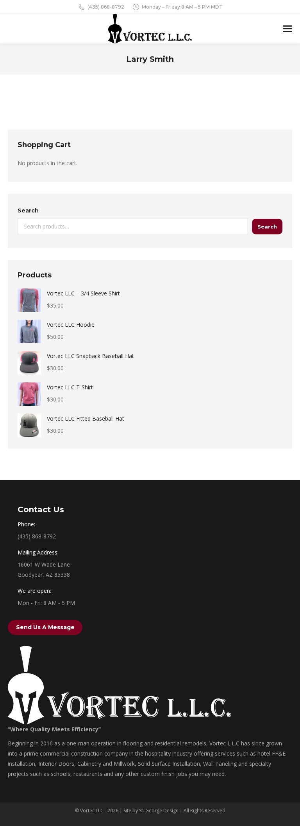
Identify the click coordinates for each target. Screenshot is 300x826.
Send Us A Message (45, 627)
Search (28, 210)
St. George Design (159, 810)
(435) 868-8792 (106, 7)
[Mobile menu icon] (287, 28)
